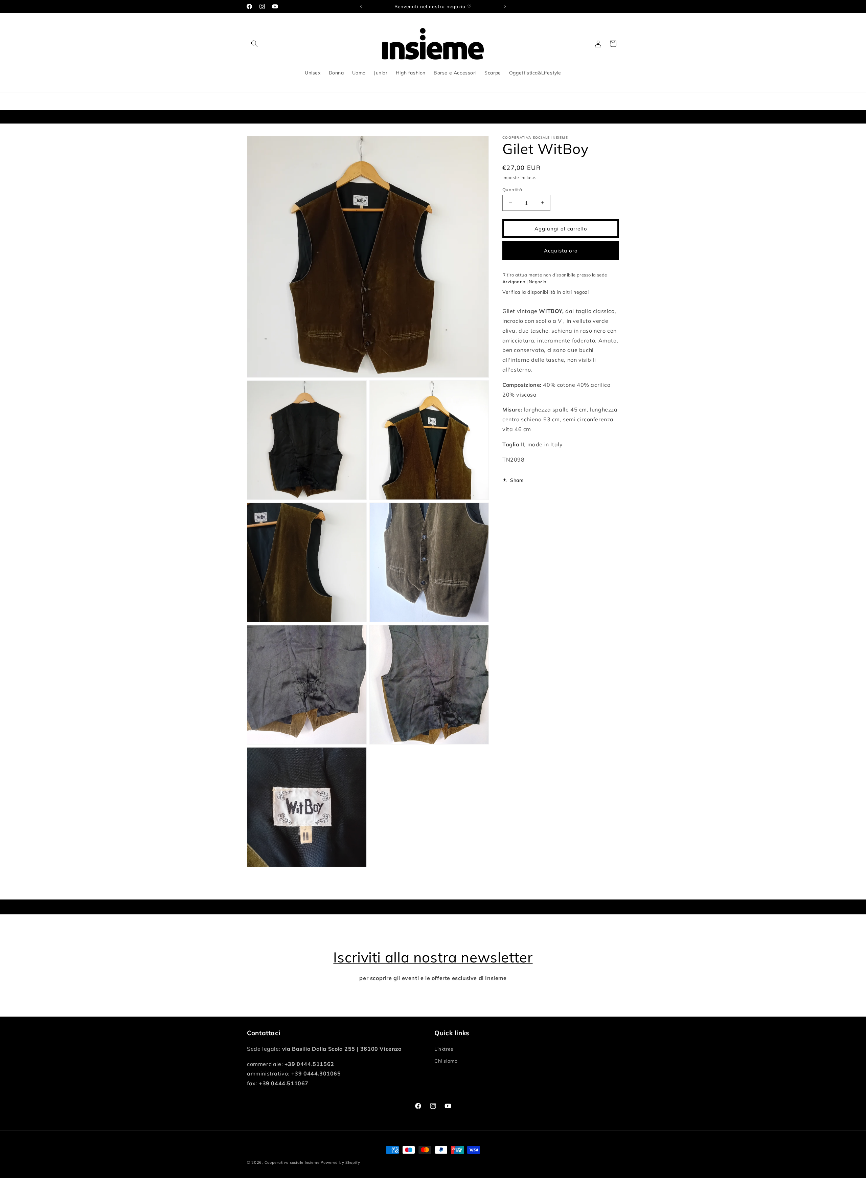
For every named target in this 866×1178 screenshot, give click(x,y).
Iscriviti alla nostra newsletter (432, 957)
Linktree (444, 1049)
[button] (254, 43)
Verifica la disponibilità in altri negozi (545, 292)
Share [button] (517, 480)
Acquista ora (561, 250)
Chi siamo (445, 1061)
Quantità (512, 189)
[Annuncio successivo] (505, 6)
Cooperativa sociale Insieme (292, 1162)
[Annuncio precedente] (361, 6)
